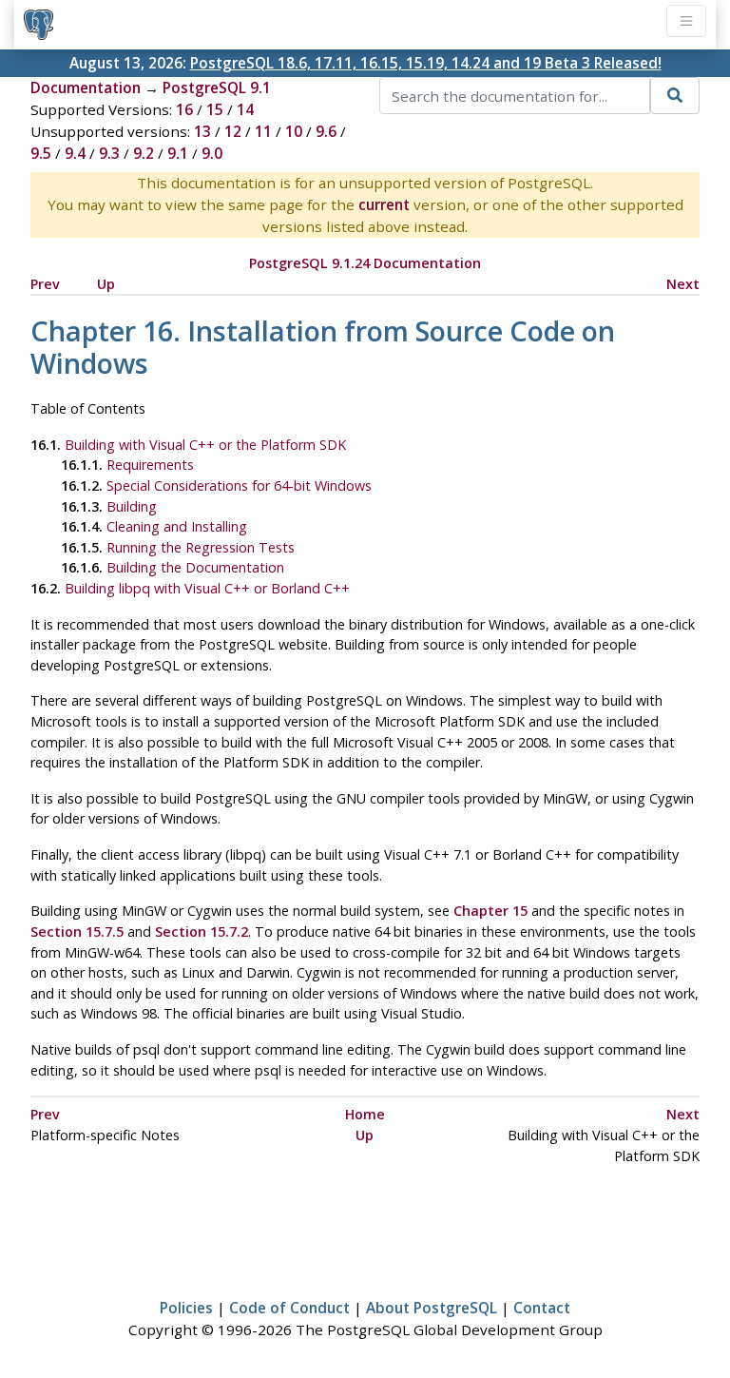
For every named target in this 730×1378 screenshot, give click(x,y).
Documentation (85, 87)
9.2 (143, 153)
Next (683, 284)
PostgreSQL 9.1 (217, 87)
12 (232, 131)
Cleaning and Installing (176, 526)
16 (184, 109)
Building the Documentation (195, 567)
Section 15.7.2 (201, 931)
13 (202, 131)
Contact (541, 1307)
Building (131, 506)
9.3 (109, 153)
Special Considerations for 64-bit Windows (239, 485)
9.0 (212, 153)
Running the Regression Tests (200, 547)
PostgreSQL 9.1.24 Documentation (365, 263)
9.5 (40, 153)
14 (245, 109)
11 (263, 131)
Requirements (150, 465)
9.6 (326, 131)
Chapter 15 (490, 911)
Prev (45, 284)
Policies (186, 1307)
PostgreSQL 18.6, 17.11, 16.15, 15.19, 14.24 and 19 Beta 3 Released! (426, 62)
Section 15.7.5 (77, 931)
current (384, 204)
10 (293, 131)
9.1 (177, 153)
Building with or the (205, 445)
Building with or (207, 588)
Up (106, 284)
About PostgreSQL (431, 1307)
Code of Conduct (289, 1307)
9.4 (75, 153)
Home (365, 1114)
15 (214, 109)
